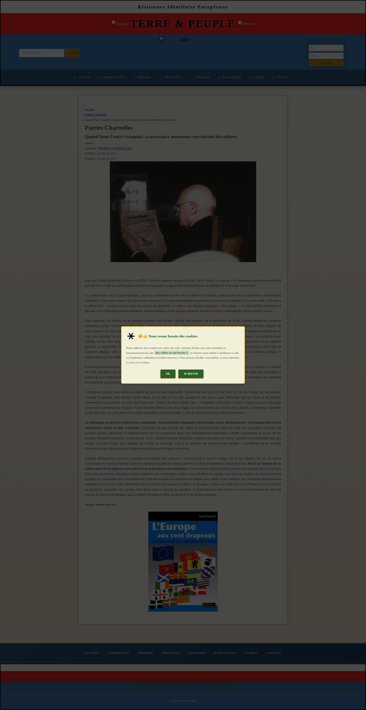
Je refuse (191, 373)
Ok (168, 373)
